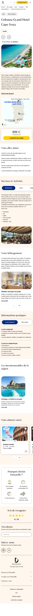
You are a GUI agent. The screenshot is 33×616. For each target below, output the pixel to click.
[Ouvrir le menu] (30, 2)
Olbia (27, 7)
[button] (30, 56)
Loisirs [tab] (21, 188)
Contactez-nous (6, 581)
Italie (16, 7)
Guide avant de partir (7, 93)
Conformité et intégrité (16, 600)
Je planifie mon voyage (16, 138)
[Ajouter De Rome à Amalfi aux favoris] (26, 429)
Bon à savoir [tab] (25, 322)
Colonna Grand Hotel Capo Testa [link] (18, 9)
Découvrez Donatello (8, 572)
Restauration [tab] (8, 188)
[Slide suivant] (19, 305)
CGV (16, 593)
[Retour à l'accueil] (3, 2)
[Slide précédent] (14, 305)
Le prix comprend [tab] (9, 322)
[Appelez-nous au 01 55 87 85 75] (14, 2)
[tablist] (16, 322)
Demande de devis (22, 2)
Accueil (3, 7)
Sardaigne (21, 7)
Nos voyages (10, 7)
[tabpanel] (16, 219)
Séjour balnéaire (5, 9)
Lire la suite (4, 407)
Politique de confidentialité (16, 589)
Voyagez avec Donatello (9, 577)
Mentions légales (16, 596)
